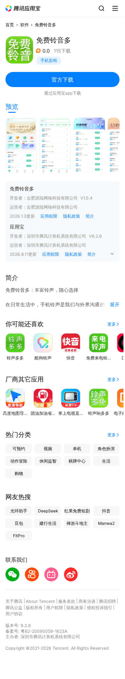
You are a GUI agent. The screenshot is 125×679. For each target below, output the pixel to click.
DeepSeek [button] (48, 510)
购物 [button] (19, 473)
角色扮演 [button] (106, 448)
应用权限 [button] (48, 216)
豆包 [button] (19, 523)
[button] (23, 8)
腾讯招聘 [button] (107, 601)
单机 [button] (77, 448)
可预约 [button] (18, 448)
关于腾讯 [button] (13, 601)
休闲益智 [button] (47, 461)
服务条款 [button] (66, 601)
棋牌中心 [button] (77, 461)
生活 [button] (106, 461)
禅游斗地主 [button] (77, 523)
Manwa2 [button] (106, 523)
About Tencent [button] (40, 601)
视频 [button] (48, 448)
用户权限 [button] (54, 607)
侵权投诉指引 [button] (99, 607)
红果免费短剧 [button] (77, 510)
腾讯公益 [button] (13, 607)
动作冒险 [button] (18, 461)
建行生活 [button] (47, 523)
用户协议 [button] (13, 613)
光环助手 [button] (18, 510)
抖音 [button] (106, 510)
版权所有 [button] (34, 607)
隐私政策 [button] (71, 216)
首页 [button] (9, 24)
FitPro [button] (19, 535)
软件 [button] (24, 24)
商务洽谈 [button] (87, 601)
